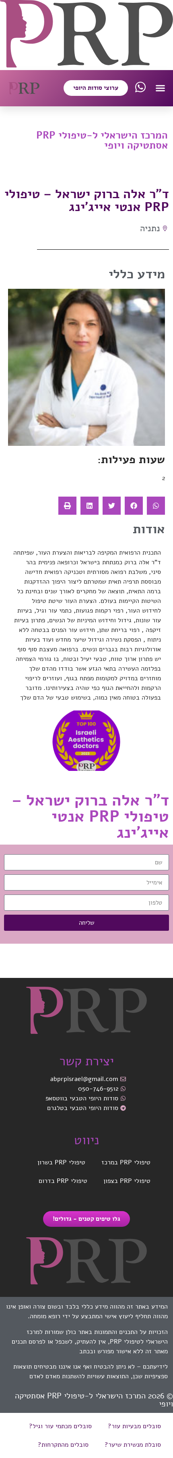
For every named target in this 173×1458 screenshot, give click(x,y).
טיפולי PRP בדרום (63, 1180)
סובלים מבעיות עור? (134, 1426)
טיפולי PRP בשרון (61, 1162)
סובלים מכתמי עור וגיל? (60, 1426)
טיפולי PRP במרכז (125, 1162)
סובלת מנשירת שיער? (133, 1444)
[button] (160, 88)
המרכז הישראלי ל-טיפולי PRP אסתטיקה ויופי (102, 140)
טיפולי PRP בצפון (126, 1180)
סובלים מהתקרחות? (63, 1444)
